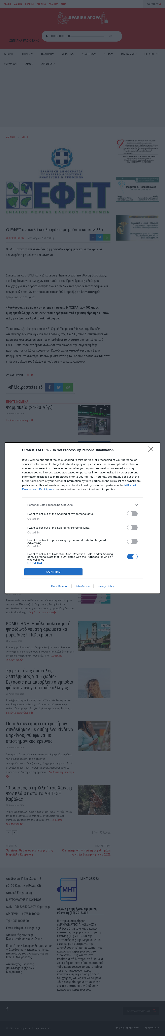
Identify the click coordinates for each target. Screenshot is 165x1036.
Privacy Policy (105, 586)
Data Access (82, 586)
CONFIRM (53, 571)
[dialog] (82, 518)
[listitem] (82, 505)
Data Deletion (59, 586)
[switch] (132, 513)
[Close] (152, 450)
